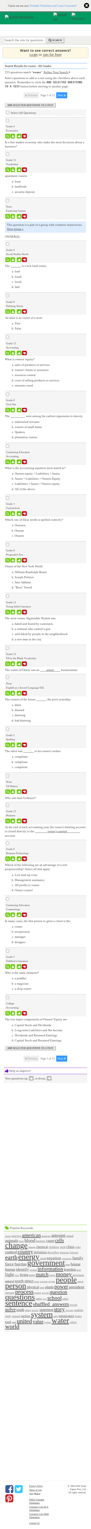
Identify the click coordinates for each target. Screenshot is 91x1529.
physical (33, 1287)
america (16, 1236)
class (70, 1247)
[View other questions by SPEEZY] (12, 693)
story (59, 1309)
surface (25, 1316)
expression (67, 1259)
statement (46, 1310)
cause (50, 1241)
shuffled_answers (51, 1304)
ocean (36, 1281)
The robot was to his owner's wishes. (33, 751)
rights (38, 1298)
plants (49, 1287)
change (16, 1245)
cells (59, 1240)
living (24, 1275)
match (42, 1274)
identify (22, 1269)
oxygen (51, 1281)
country (25, 1251)
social (73, 1304)
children (54, 1247)
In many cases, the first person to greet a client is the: (38, 921)
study (8, 1316)
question (58, 1292)
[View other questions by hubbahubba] (12, 259)
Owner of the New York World (23, 566)
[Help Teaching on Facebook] (9, 1489)
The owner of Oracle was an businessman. (41, 670)
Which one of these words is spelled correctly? (34, 519)
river (44, 1299)
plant (42, 1287)
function (20, 1264)
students (78, 1310)
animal (70, 1236)
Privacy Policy (36, 1486)
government (46, 1262)
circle (63, 1247)
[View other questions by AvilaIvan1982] (12, 663)
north (19, 1281)
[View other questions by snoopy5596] (12, 560)
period (80, 1281)
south (20, 1310)
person (15, 1285)
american (31, 1235)
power (61, 1286)
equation (54, 1258)
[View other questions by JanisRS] (12, 410)
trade (14, 1322)
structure (70, 1310)
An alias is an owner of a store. (24, 317)
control (11, 1252)
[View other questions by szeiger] (12, 966)
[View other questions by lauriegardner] (12, 216)
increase (33, 1270)
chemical (42, 1247)
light (9, 1274)
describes (53, 1252)
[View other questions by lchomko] (12, 311)
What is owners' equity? (20, 359)
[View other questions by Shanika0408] (12, 915)
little (17, 1275)
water (60, 1320)
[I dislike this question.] (24, 136)
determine (64, 1252)
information (50, 1269)
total (8, 1322)
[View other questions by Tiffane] (12, 612)
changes (31, 1247)
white (73, 1322)
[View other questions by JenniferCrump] (12, 858)
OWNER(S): (12, 236)
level (79, 1270)
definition (40, 1252)
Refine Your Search (56, 72)
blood (29, 1240)
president (76, 1287)
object (28, 1281)
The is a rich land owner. (26, 266)
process (24, 1291)
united (24, 1321)
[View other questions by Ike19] (12, 1013)
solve (10, 1309)
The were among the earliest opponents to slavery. (44, 416)
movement (78, 1275)
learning (70, 1269)
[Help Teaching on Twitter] (19, 1489)
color (78, 1247)
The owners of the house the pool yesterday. (38, 699)
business (41, 1241)
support (16, 1316)
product (37, 1293)
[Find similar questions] (7, 136)
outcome (44, 1281)
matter (52, 1275)
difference (74, 1252)
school (54, 1298)
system (42, 1314)
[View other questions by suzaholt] (12, 169)
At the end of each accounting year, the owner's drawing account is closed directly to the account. (45, 831)
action (8, 1236)
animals (11, 1240)
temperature (66, 1316)
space (28, 1310)
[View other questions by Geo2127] (12, 353)
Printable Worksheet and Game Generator (52, 5)
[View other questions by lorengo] (12, 136)
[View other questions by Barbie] (12, 821)
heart (68, 1264)
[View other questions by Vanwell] (12, 513)
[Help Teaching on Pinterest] (9, 1498)
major (32, 1275)
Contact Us (34, 1523)
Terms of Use (35, 1490)
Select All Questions (23, 113)
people (66, 1279)
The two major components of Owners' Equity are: (36, 1019)
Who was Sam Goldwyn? (20, 798)
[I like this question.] (19, 136)
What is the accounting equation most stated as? (35, 468)
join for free (52, 54)
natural (9, 1281)
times (78, 1316)
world (12, 1326)
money (64, 1274)
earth (11, 1257)
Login (33, 54)
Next (61, 95)
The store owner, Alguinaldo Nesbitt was (30, 618)
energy (28, 1256)
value (38, 1321)
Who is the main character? (22, 972)
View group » (15, 229)
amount (58, 1235)
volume (47, 1322)
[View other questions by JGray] (12, 462)
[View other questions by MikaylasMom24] (12, 745)
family (77, 1258)
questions (20, 1297)
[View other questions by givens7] (12, 791)
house (75, 1264)
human (10, 1269)
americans (46, 1236)
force (9, 1264)
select (65, 1298)
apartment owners (16, 176)
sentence (18, 1303)
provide (45, 1293)
